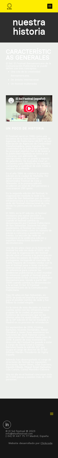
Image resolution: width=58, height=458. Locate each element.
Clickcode (46, 443)
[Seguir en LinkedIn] (7, 425)
